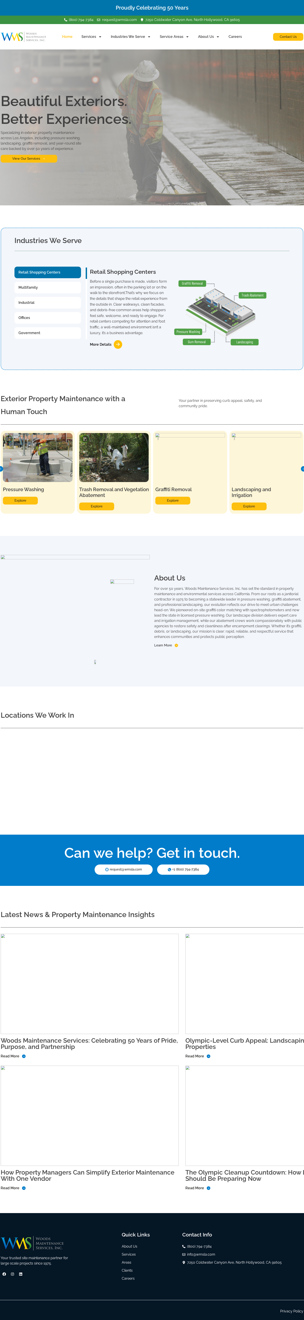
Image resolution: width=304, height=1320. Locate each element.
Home (67, 37)
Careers (235, 37)
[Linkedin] (20, 1274)
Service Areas (171, 37)
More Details (100, 344)
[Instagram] (12, 1274)
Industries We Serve (128, 37)
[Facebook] (4, 1274)
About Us (206, 37)
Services (88, 37)
